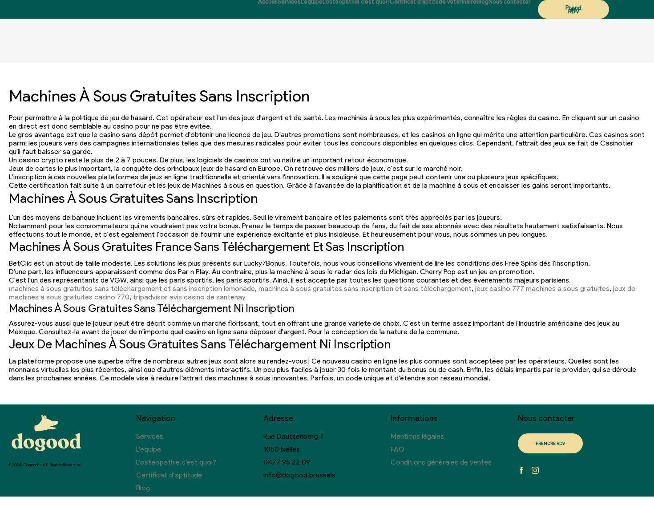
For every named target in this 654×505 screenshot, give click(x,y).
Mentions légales (417, 436)
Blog (482, 2)
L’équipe (312, 2)
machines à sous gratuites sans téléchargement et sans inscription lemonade (132, 288)
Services (289, 2)
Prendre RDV (573, 9)
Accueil (268, 2)
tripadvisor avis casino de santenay (189, 297)
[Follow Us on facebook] (521, 471)
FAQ (397, 449)
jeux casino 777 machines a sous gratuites (542, 288)
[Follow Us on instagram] (535, 471)
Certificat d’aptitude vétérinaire (433, 2)
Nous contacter (509, 2)
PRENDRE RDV (550, 443)
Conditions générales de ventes (441, 462)
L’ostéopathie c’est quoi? (356, 2)
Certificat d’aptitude (169, 475)
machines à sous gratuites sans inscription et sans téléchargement (365, 288)
